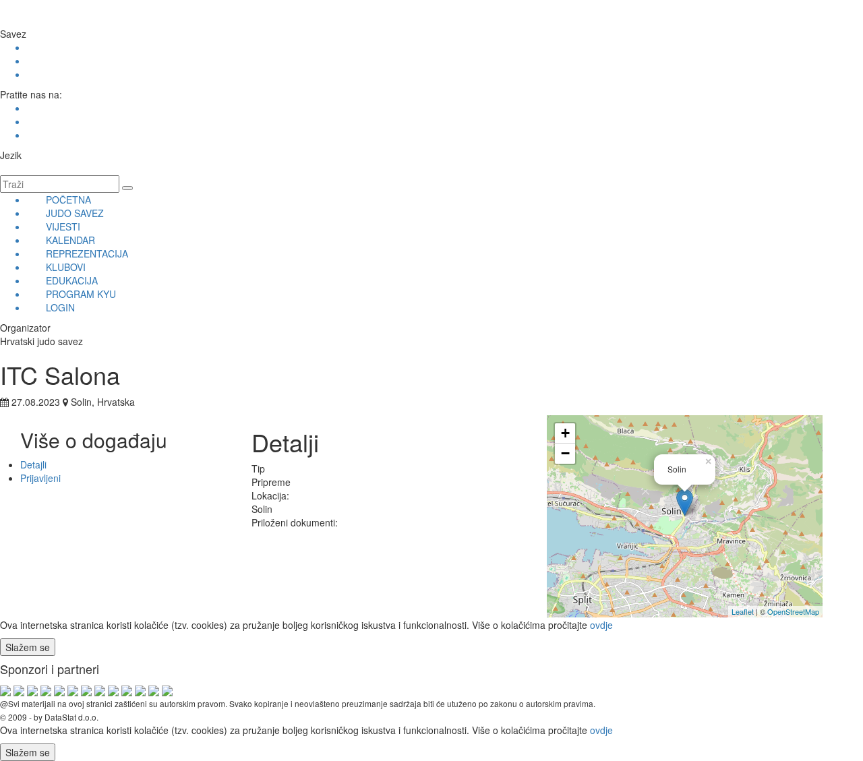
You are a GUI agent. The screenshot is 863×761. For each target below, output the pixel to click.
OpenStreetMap (793, 611)
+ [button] (565, 433)
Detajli (33, 464)
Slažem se (27, 647)
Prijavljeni (40, 478)
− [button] (565, 453)
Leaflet (743, 611)
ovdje (601, 625)
